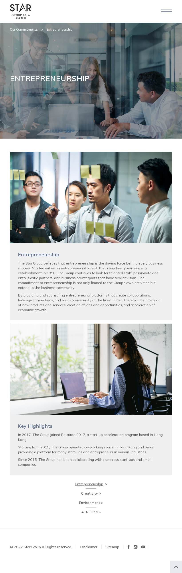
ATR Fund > (91, 512)
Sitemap (112, 547)
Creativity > (91, 493)
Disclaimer (88, 547)
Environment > (91, 502)
